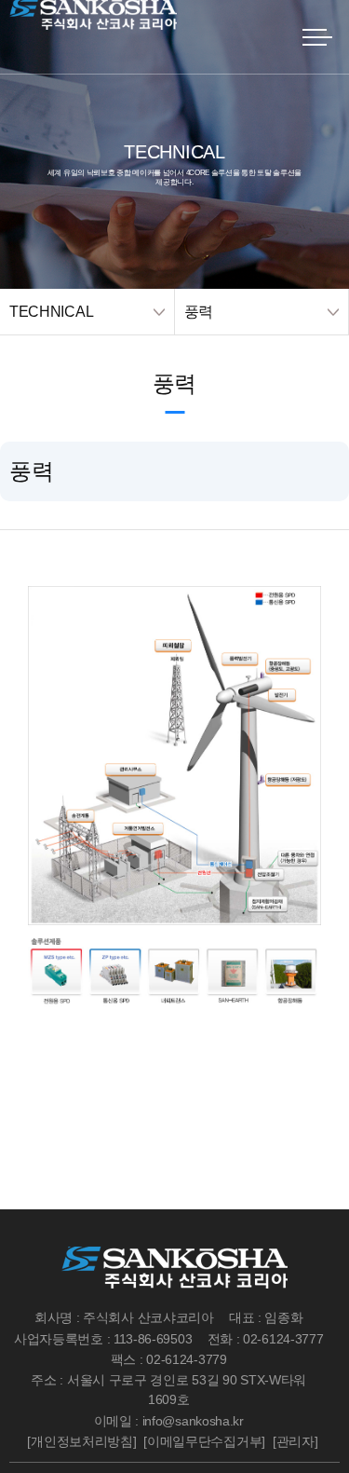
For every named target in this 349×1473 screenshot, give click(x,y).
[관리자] (295, 1441)
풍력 (198, 312)
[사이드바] (316, 37)
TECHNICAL (51, 312)
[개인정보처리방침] (81, 1441)
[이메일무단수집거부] (204, 1441)
